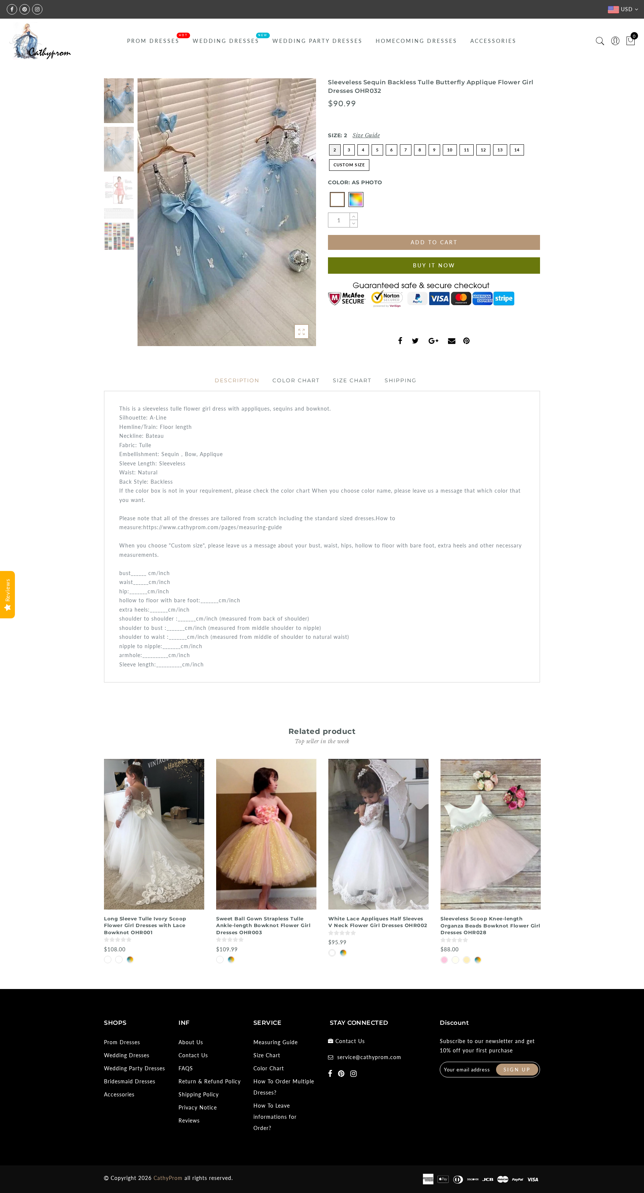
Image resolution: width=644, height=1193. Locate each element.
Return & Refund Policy (210, 1081)
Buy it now (434, 265)
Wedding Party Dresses (317, 41)
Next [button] (292, 216)
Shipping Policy (199, 1094)
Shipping (401, 380)
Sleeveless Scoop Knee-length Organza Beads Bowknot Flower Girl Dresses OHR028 (490, 925)
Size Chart (352, 380)
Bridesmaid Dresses (129, 1081)
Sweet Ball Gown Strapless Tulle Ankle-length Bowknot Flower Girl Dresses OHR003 (263, 925)
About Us (191, 1042)
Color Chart (296, 380)
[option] (227, 212)
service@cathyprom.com (369, 1057)
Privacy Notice (198, 1107)
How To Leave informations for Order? (275, 1116)
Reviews (189, 1120)
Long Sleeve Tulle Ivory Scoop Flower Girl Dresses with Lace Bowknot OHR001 (145, 925)
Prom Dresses (153, 41)
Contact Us (193, 1055)
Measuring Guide (275, 1042)
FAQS (186, 1068)
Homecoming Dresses (416, 41)
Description (237, 380)
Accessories (493, 41)
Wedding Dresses (226, 41)
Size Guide (366, 135)
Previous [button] (151, 216)
